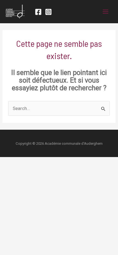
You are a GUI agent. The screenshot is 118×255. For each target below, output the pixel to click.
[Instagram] (48, 11)
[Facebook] (38, 11)
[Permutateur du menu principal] (106, 12)
